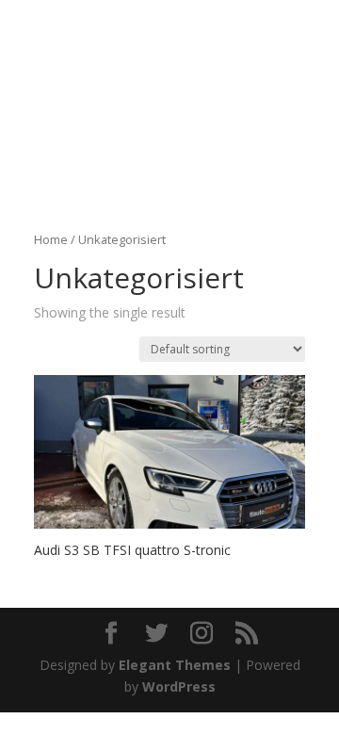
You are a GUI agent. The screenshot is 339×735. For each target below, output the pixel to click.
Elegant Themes (175, 665)
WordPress (179, 686)
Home (51, 239)
